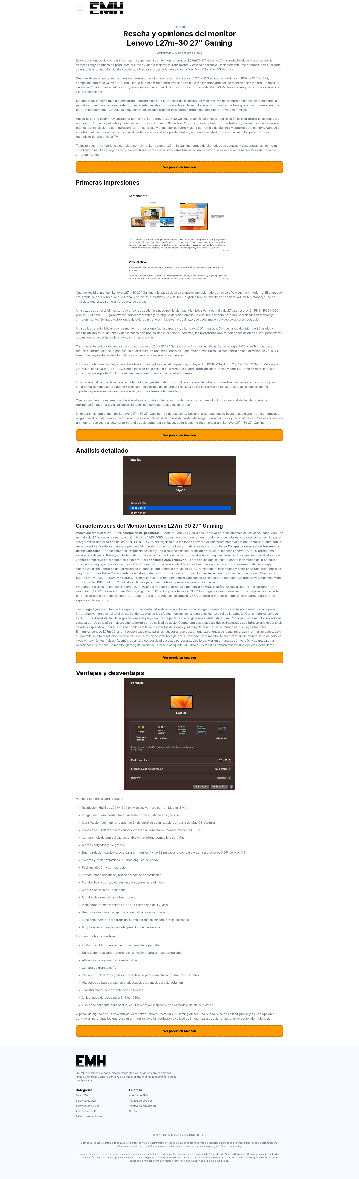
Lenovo (179, 27)
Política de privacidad (142, 1105)
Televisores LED (86, 1100)
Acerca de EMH (138, 1095)
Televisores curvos (87, 1105)
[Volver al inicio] (185, 8)
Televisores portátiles (89, 1116)
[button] (80, 9)
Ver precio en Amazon (179, 167)
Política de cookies (141, 1100)
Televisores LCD (86, 1111)
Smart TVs (82, 1095)
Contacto (134, 1111)
